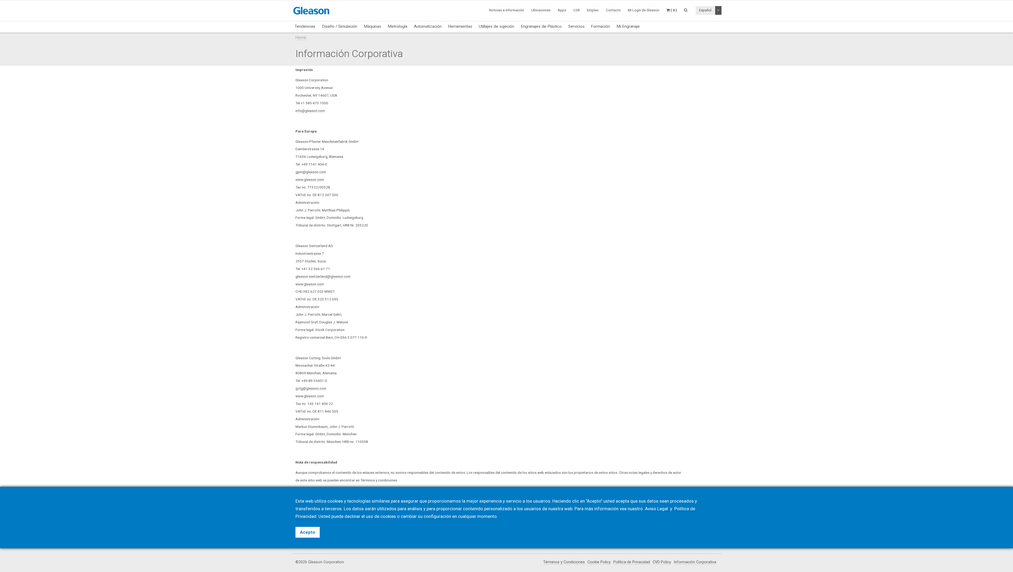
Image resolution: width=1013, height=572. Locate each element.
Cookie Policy (599, 562)
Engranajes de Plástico (541, 26)
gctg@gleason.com (310, 388)
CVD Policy (662, 562)
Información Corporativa (695, 562)
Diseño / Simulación (339, 26)
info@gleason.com (310, 110)
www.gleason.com (309, 179)
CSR (576, 10)
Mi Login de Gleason (643, 10)
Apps (562, 10)
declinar (352, 516)
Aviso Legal (657, 508)
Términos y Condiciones (564, 562)
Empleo (593, 10)
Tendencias (305, 26)
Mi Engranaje (628, 26)
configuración (437, 516)
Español (705, 10)
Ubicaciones (541, 10)
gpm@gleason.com (310, 172)
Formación (600, 26)
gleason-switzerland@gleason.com (323, 276)
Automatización (428, 26)
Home (300, 37)
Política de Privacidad (631, 562)
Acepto (307, 532)
